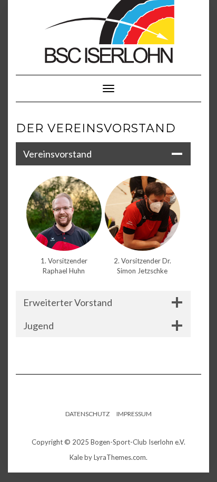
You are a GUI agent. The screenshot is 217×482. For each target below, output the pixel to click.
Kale (76, 457)
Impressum (134, 414)
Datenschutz (87, 414)
